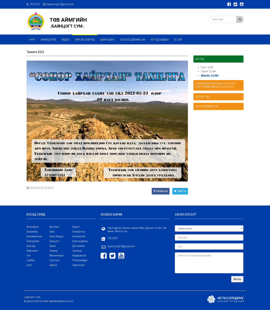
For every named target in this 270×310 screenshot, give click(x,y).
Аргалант (54, 226)
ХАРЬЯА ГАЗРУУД (85, 39)
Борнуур (31, 245)
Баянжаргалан (34, 236)
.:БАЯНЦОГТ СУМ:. (67, 26)
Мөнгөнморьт (56, 255)
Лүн (28, 255)
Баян (52, 231)
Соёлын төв (202, 96)
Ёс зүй (178, 39)
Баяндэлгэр (78, 231)
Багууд (199, 58)
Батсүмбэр (32, 231)
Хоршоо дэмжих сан (132, 39)
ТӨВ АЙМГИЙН (68, 20)
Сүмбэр (31, 260)
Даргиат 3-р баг (210, 75)
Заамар (53, 250)
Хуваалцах (162, 191)
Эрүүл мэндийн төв (206, 106)
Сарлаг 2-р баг (208, 71)
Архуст (76, 226)
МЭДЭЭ (65, 39)
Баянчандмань (80, 241)
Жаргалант (32, 250)
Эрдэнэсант (78, 265)
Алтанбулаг (33, 226)
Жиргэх (181, 191)
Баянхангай (78, 236)
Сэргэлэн (54, 260)
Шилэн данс (107, 39)
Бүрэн (52, 245)
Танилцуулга (48, 39)
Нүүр (32, 39)
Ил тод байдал (160, 39)
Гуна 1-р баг (207, 67)
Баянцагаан (33, 241)
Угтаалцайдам (79, 260)
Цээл (29, 265)
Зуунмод (77, 250)
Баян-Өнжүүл (56, 236)
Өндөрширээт (79, 255)
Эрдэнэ (53, 265)
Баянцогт (54, 241)
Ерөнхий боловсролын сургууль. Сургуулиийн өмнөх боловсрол (215, 85)
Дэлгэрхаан (78, 245)
